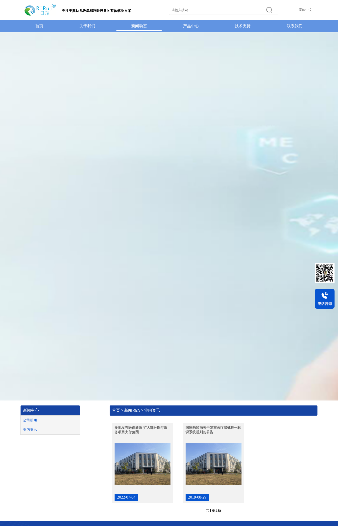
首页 (39, 26)
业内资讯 (30, 429)
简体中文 (305, 10)
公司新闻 (30, 420)
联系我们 (295, 26)
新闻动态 (139, 26)
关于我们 (87, 26)
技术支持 (243, 26)
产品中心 (191, 26)
